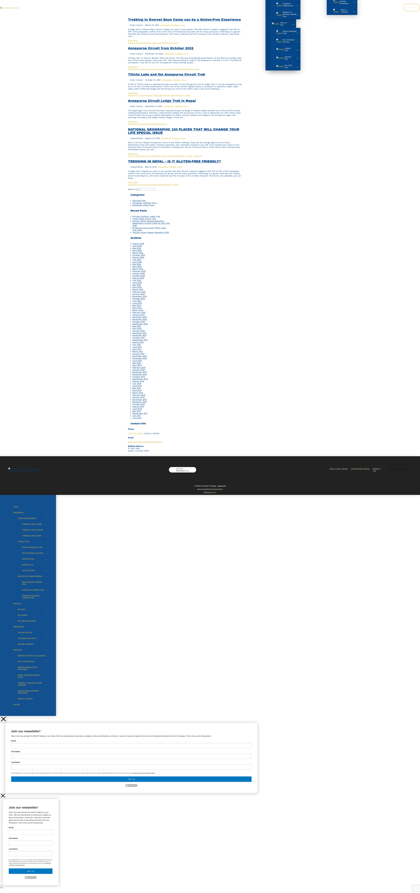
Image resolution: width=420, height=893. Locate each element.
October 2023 (138, 298)
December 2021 (139, 333)
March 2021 (137, 351)
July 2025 (136, 259)
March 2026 (137, 253)
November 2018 (139, 402)
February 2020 (139, 367)
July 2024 (136, 280)
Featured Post (139, 200)
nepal (161, 95)
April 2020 (137, 365)
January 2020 (138, 370)
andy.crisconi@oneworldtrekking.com (145, 442)
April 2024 (137, 287)
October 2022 (138, 321)
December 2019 (139, 372)
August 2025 (138, 257)
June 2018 (137, 409)
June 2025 (137, 262)
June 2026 (137, 246)
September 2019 (140, 379)
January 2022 (138, 331)
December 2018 (139, 399)
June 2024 (137, 282)
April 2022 (137, 328)
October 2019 (138, 376)
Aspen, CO (222, 486)
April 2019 (136, 390)
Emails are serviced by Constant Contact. (144, 773)
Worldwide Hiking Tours (143, 205)
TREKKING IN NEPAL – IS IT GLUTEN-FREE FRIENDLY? (174, 161)
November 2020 (139, 358)
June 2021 (137, 347)
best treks (161, 156)
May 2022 (136, 326)
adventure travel (136, 69)
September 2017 (140, 413)
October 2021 (138, 337)
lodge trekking (151, 124)
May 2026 (136, 248)
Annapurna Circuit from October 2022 (160, 48)
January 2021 (138, 354)
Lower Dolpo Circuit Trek (144, 219)
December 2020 (139, 356)
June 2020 (137, 360)
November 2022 (139, 319)
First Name (15, 751)
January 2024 (138, 294)
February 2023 (139, 312)
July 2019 (136, 383)
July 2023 (136, 301)
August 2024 (138, 278)
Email (13, 741)
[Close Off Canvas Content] (3, 719)
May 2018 (136, 411)
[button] (182, 470)
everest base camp (154, 43)
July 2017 (136, 415)
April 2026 (137, 250)
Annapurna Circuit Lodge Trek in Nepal (162, 100)
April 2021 (136, 349)
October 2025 (138, 255)
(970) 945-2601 (135, 433)
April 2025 (137, 266)
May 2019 (136, 388)
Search (131, 189)
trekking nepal (192, 69)
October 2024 (138, 276)
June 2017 (137, 418)
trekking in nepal (170, 43)
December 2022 (139, 317)
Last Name (15, 762)
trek (165, 124)
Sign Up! (131, 779)
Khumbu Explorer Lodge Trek (146, 216)
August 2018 (138, 406)
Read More (133, 40)
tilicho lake (169, 95)
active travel (134, 156)
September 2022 (140, 324)
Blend (214, 492)
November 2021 (139, 335)
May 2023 (136, 305)
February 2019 (138, 395)
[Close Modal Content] (3, 796)
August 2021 (138, 342)
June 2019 (137, 386)
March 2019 (137, 393)
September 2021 (140, 340)
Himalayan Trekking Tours (173, 25)
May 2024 (136, 285)
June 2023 (137, 303)
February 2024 (139, 292)
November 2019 (139, 374)
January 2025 (138, 273)
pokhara (182, 69)
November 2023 (139, 296)
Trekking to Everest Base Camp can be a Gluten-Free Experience (184, 19)
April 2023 (137, 308)
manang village (152, 95)
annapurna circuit (136, 43)
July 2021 (136, 344)
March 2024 (137, 289)
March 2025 (137, 269)
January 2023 (138, 315)
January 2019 (138, 397)
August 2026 (138, 243)
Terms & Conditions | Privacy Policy (210, 489)
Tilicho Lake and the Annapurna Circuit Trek (166, 74)
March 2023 (137, 310)
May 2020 (136, 363)
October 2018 (138, 404)
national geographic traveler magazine (184, 156)
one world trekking (169, 69)
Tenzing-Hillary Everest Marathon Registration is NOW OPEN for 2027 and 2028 (151, 223)
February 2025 (139, 271)
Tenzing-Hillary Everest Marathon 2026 (150, 232)
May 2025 (136, 264)
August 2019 (138, 381)
